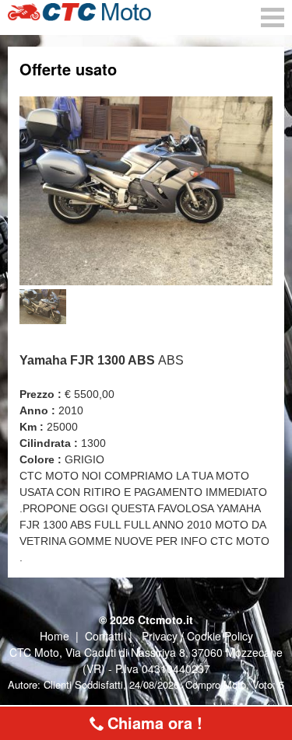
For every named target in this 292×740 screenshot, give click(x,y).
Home (54, 636)
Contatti (104, 636)
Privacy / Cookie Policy (197, 636)
